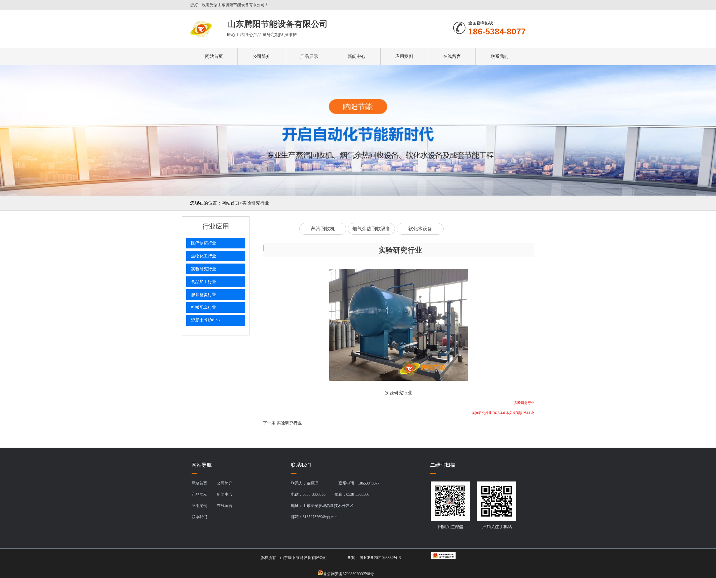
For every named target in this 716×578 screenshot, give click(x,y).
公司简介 (261, 56)
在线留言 (452, 56)
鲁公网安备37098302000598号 (348, 573)
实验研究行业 (289, 423)
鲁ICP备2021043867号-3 (380, 558)
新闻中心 (357, 56)
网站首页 (214, 56)
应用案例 (404, 56)
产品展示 (309, 56)
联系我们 (499, 56)
